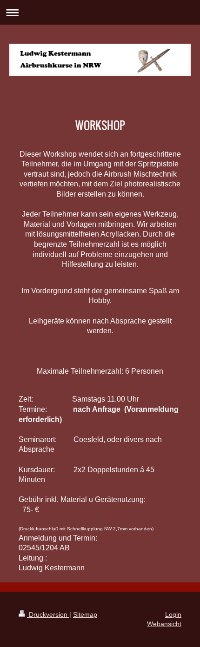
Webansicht (164, 623)
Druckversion (48, 614)
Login (173, 614)
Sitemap (85, 614)
